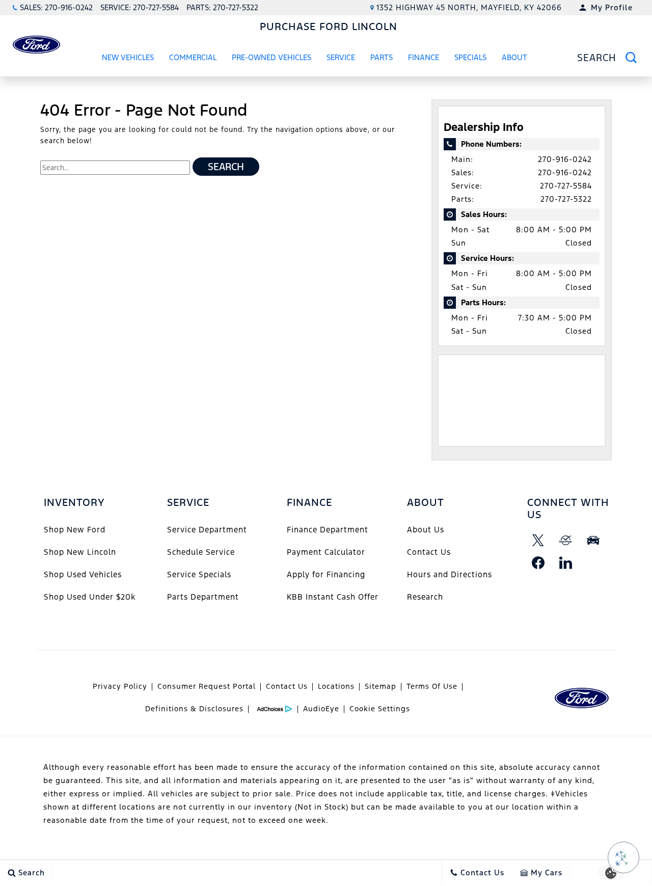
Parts (381, 57)
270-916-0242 (565, 159)
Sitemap (380, 686)
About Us (425, 529)
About (514, 57)
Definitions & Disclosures (194, 708)
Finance (423, 57)
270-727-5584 (566, 186)
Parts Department (203, 597)
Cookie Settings (379, 708)
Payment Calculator (326, 552)
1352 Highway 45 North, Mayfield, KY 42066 (469, 7)
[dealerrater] (566, 540)
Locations (336, 686)
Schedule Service (201, 552)
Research (425, 597)
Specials (470, 57)
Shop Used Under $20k (89, 597)
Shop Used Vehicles (83, 574)
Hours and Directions (449, 574)
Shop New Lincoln (80, 552)
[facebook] (538, 562)
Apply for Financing (326, 574)
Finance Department (327, 529)
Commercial (192, 57)
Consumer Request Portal (206, 686)
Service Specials (199, 574)
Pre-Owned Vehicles (271, 57)
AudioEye (321, 708)
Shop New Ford (74, 529)
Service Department (207, 529)
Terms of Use (431, 686)
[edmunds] (593, 540)
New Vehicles (128, 57)
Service (341, 57)
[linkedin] (566, 562)
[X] (538, 540)
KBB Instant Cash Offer (332, 597)
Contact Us (429, 552)
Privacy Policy (120, 686)
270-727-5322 (566, 199)
